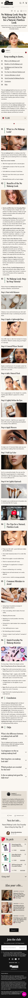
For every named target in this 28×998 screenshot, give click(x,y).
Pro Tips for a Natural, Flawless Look (15, 72)
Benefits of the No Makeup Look (13, 64)
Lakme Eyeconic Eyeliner (19, 422)
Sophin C (8, 50)
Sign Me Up (22, 947)
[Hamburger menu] (2, 3)
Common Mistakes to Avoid (12, 75)
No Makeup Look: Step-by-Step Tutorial (13, 68)
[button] (15, 11)
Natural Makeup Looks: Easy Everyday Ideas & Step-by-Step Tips (14, 826)
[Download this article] (18, 11)
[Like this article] (12, 11)
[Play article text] (21, 11)
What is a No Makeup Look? (12, 61)
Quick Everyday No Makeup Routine (14, 78)
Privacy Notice (22, 955)
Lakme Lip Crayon (18, 476)
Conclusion (8, 81)
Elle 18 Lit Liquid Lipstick (8, 474)
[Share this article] (8, 815)
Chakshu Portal (15, 992)
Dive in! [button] (13, 930)
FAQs (6, 84)
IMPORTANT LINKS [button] (13, 962)
